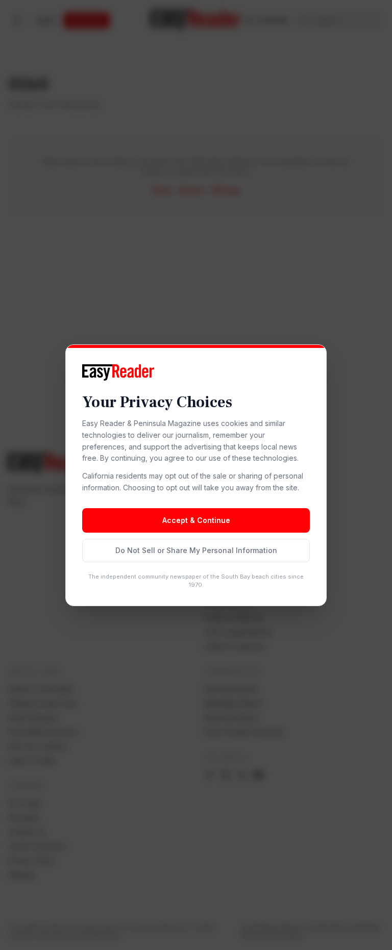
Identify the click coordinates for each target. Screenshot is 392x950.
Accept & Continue (196, 520)
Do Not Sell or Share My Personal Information (196, 550)
